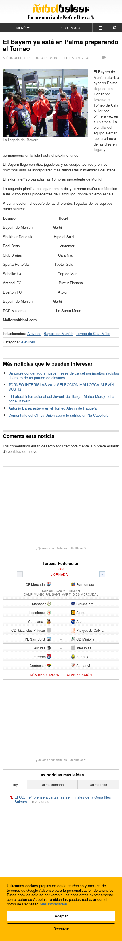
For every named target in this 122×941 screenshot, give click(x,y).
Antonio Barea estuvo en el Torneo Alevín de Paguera (53, 408)
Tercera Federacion (61, 563)
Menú (21, 27)
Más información (53, 904)
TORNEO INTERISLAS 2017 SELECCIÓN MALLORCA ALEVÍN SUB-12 (61, 387)
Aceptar (61, 916)
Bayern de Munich (58, 333)
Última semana (52, 784)
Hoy (15, 784)
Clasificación (79, 675)
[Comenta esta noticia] (103, 57)
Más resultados (44, 675)
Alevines (34, 333)
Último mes (98, 784)
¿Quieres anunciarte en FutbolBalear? (61, 548)
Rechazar (61, 928)
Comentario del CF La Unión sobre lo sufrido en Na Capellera (58, 415)
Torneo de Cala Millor (93, 333)
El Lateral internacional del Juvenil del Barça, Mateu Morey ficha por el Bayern (61, 399)
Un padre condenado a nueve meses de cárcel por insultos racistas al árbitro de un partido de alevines (64, 375)
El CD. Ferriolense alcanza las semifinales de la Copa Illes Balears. (62, 799)
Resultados (69, 27)
